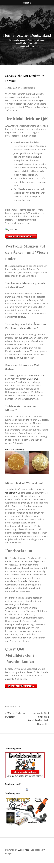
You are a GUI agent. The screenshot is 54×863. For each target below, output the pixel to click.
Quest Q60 (32, 378)
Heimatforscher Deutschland (27, 35)
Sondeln (16, 706)
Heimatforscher (28, 87)
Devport (9, 853)
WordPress (23, 849)
